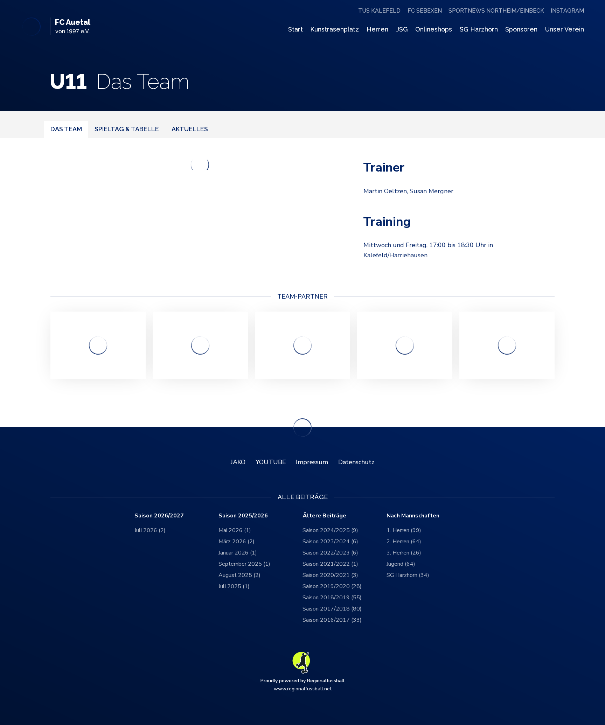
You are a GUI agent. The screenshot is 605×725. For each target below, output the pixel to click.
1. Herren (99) (404, 530)
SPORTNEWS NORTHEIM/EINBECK (496, 10)
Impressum (312, 462)
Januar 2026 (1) (237, 553)
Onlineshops (433, 29)
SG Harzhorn (479, 29)
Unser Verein (564, 29)
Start (295, 29)
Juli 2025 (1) (234, 586)
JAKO (238, 462)
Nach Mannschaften (413, 516)
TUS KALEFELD (379, 10)
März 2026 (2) (236, 541)
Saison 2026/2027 (159, 516)
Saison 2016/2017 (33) (332, 620)
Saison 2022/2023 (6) (330, 553)
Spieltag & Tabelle (127, 129)
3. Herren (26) (404, 553)
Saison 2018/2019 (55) (332, 597)
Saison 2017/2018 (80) (332, 609)
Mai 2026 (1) (234, 530)
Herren (377, 29)
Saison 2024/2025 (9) (330, 530)
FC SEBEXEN (425, 10)
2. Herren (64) (404, 541)
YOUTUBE (271, 462)
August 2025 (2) (239, 575)
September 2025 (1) (244, 564)
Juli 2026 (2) (150, 530)
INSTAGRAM (567, 10)
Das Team (66, 129)
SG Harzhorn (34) (408, 575)
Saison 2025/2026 (243, 516)
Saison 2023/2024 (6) (330, 541)
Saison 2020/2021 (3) (330, 575)
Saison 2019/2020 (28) (332, 586)
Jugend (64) (401, 564)
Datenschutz (356, 462)
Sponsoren (521, 29)
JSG (402, 29)
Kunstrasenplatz (334, 29)
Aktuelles (190, 129)
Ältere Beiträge (324, 516)
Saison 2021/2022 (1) (330, 564)
